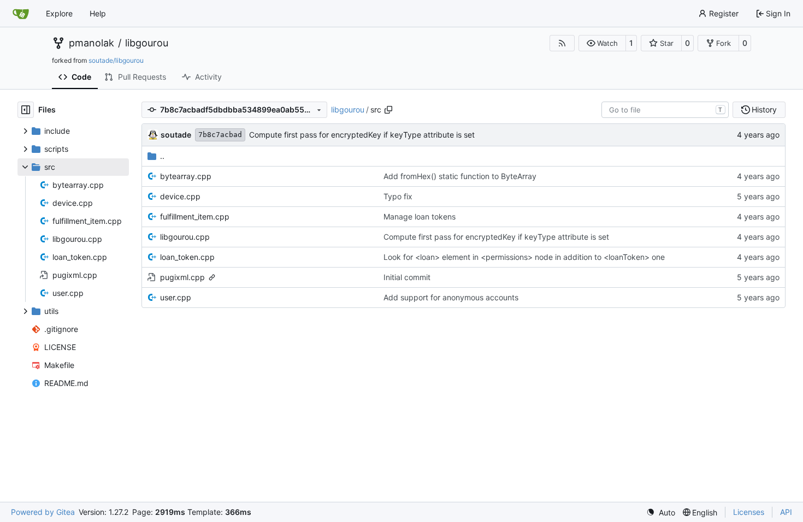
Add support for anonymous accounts (450, 297)
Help (98, 13)
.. (162, 156)
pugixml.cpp (182, 277)
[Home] (20, 13)
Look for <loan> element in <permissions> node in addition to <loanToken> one (524, 257)
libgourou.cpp (185, 236)
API (786, 512)
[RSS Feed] (562, 43)
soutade (176, 134)
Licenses (748, 512)
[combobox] (665, 110)
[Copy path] (388, 110)
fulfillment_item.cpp (194, 216)
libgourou (146, 43)
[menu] (660, 512)
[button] (602, 43)
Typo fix (397, 196)
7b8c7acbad (220, 134)
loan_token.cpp (187, 257)
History (764, 109)
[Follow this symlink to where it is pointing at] (212, 277)
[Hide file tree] (25, 110)
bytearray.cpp (185, 176)
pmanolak (91, 43)
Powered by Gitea (43, 512)
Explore (59, 13)
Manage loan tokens (419, 216)
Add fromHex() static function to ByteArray (459, 176)
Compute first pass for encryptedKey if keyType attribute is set (362, 134)
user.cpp (175, 297)
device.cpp (180, 196)
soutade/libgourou (116, 60)
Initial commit (406, 277)
